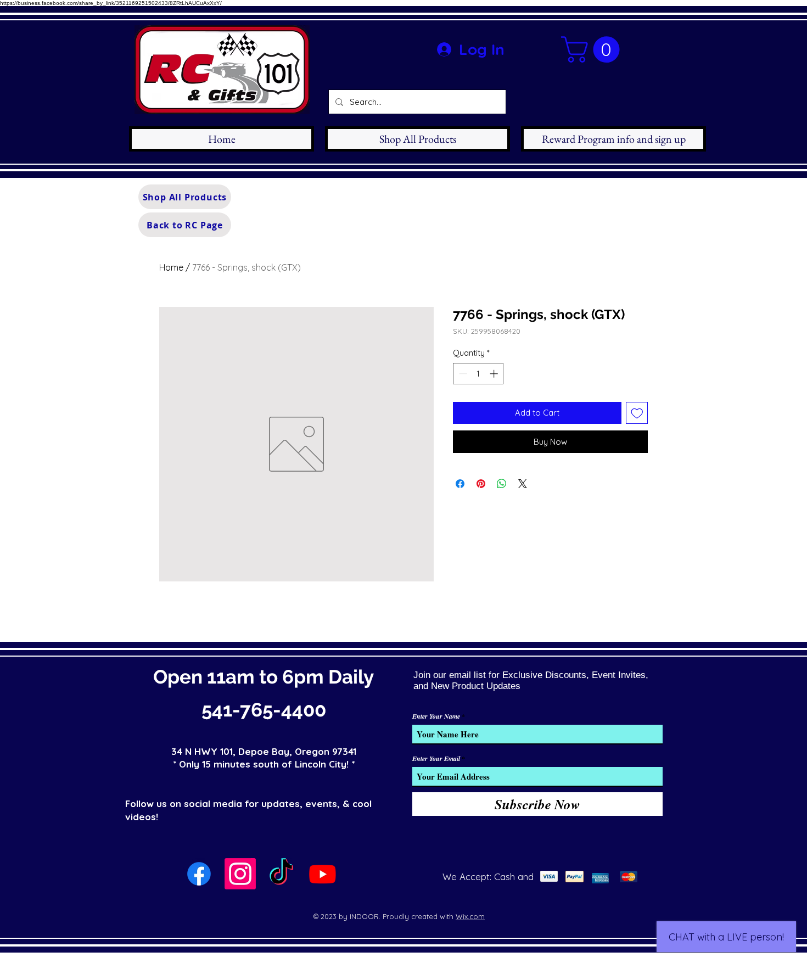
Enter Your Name (436, 716)
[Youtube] (322, 873)
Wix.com (470, 916)
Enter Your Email (436, 758)
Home (171, 267)
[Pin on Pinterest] (480, 483)
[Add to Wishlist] (637, 413)
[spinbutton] (478, 373)
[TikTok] (281, 873)
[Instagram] (240, 873)
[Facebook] (199, 873)
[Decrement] (462, 373)
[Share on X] (522, 483)
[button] (593, 49)
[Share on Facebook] (460, 483)
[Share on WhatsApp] (501, 483)
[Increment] (494, 373)
